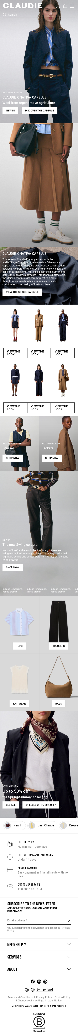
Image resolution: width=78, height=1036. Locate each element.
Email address (16, 920)
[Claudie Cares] (39, 1022)
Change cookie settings (31, 1000)
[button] (58, 5)
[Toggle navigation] (72, 6)
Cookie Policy (62, 997)
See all (11, 805)
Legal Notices (55, 1000)
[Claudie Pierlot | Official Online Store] (22, 5)
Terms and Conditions (20, 997)
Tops (19, 646)
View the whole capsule (22, 292)
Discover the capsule (39, 110)
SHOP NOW (12, 458)
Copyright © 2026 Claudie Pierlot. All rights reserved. (39, 1006)
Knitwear (19, 703)
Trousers (59, 646)
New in (10, 110)
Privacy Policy (44, 997)
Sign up (69, 920)
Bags (58, 703)
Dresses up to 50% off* (41, 805)
